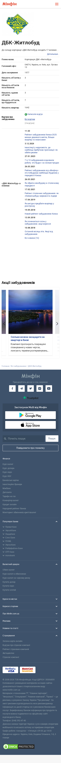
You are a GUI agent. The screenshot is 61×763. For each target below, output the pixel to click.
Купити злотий (9, 590)
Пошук (51, 438)
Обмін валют (8, 570)
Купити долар (9, 582)
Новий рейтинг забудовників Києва (41, 214)
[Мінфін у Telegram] (21, 388)
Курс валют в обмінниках (14, 574)
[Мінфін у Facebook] (12, 388)
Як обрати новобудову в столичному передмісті (42, 184)
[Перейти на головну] (9, 4)
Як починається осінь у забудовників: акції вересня (38, 222)
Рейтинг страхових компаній (16, 649)
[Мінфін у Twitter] (30, 388)
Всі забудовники (18, 366)
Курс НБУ (7, 476)
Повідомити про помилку (30, 448)
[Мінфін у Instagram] (39, 388)
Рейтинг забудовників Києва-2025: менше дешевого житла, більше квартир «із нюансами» (41, 137)
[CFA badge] (44, 670)
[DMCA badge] (30, 747)
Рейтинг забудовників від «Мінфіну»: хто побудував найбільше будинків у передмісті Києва (42, 173)
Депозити (7, 492)
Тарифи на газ (9, 496)
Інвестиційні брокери (12, 484)
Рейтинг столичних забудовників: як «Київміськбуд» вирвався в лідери (42, 194)
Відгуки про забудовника (8, 118)
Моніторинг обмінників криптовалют (19, 512)
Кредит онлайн (10, 504)
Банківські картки (11, 480)
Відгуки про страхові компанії (16, 645)
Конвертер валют (11, 500)
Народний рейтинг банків (14, 508)
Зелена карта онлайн (12, 641)
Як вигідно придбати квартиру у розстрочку (39, 204)
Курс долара (8, 468)
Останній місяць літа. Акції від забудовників (39, 232)
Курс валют (8, 464)
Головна (5, 366)
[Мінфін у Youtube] (49, 388)
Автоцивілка (8, 653)
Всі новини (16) (32, 238)
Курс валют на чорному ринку (16, 578)
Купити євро (8, 586)
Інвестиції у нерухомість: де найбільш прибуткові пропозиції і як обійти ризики (41, 150)
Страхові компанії (11, 657)
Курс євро (7, 472)
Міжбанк (7, 488)
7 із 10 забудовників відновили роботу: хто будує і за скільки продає (42, 161)
